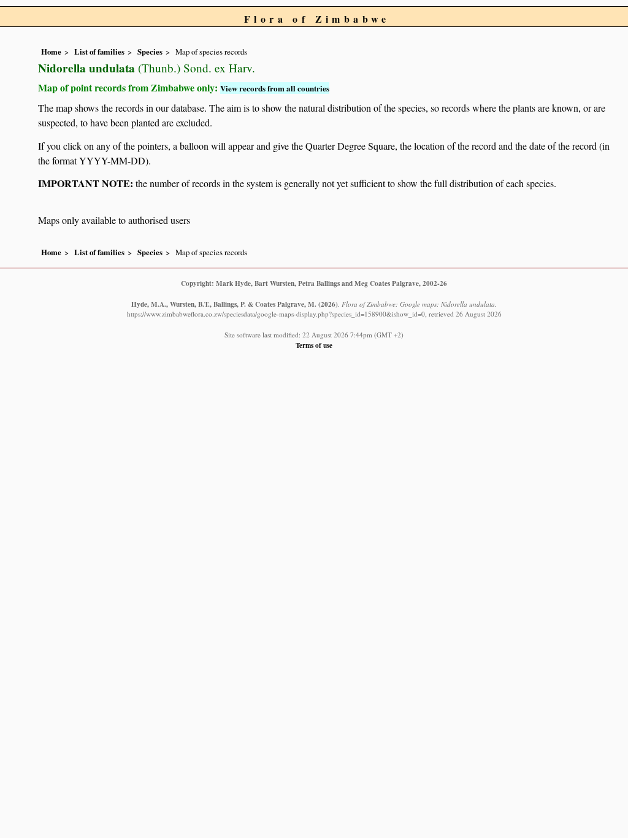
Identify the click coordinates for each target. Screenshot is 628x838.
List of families (99, 51)
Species (150, 51)
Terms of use (314, 345)
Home (51, 51)
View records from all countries (274, 88)
